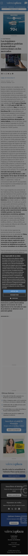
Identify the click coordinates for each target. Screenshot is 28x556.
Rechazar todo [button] (14, 295)
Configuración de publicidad (19, 282)
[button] (14, 298)
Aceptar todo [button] (14, 291)
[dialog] (14, 277)
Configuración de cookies (14, 286)
